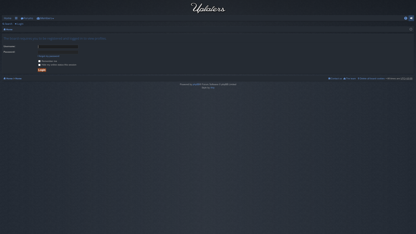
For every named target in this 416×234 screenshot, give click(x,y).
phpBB (196, 84)
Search (8, 23)
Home (7, 18)
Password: (9, 52)
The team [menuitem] (351, 78)
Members (46, 18)
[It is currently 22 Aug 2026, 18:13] (411, 29)
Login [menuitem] (412, 18)
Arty (212, 87)
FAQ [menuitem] (407, 18)
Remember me (49, 61)
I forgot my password (48, 56)
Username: (9, 46)
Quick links (17, 18)
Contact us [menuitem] (336, 78)
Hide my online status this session (58, 64)
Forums (28, 18)
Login (20, 23)
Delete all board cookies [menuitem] (372, 78)
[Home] (208, 7)
